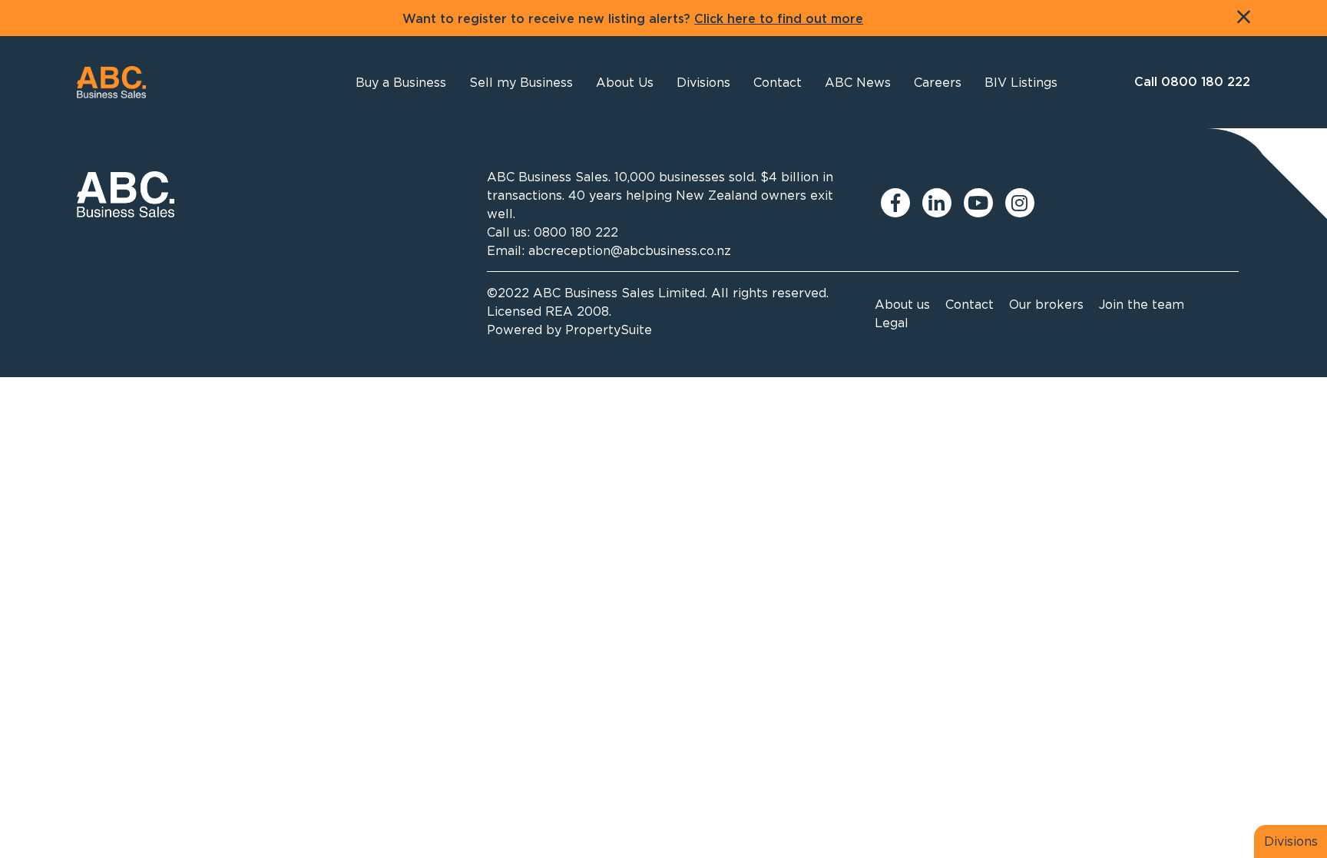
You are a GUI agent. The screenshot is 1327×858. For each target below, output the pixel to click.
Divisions (1291, 841)
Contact (969, 304)
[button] (625, 82)
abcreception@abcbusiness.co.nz (629, 250)
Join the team (1141, 304)
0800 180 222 (576, 232)
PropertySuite (608, 329)
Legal (891, 323)
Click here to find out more (778, 19)
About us (902, 304)
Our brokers (1046, 304)
